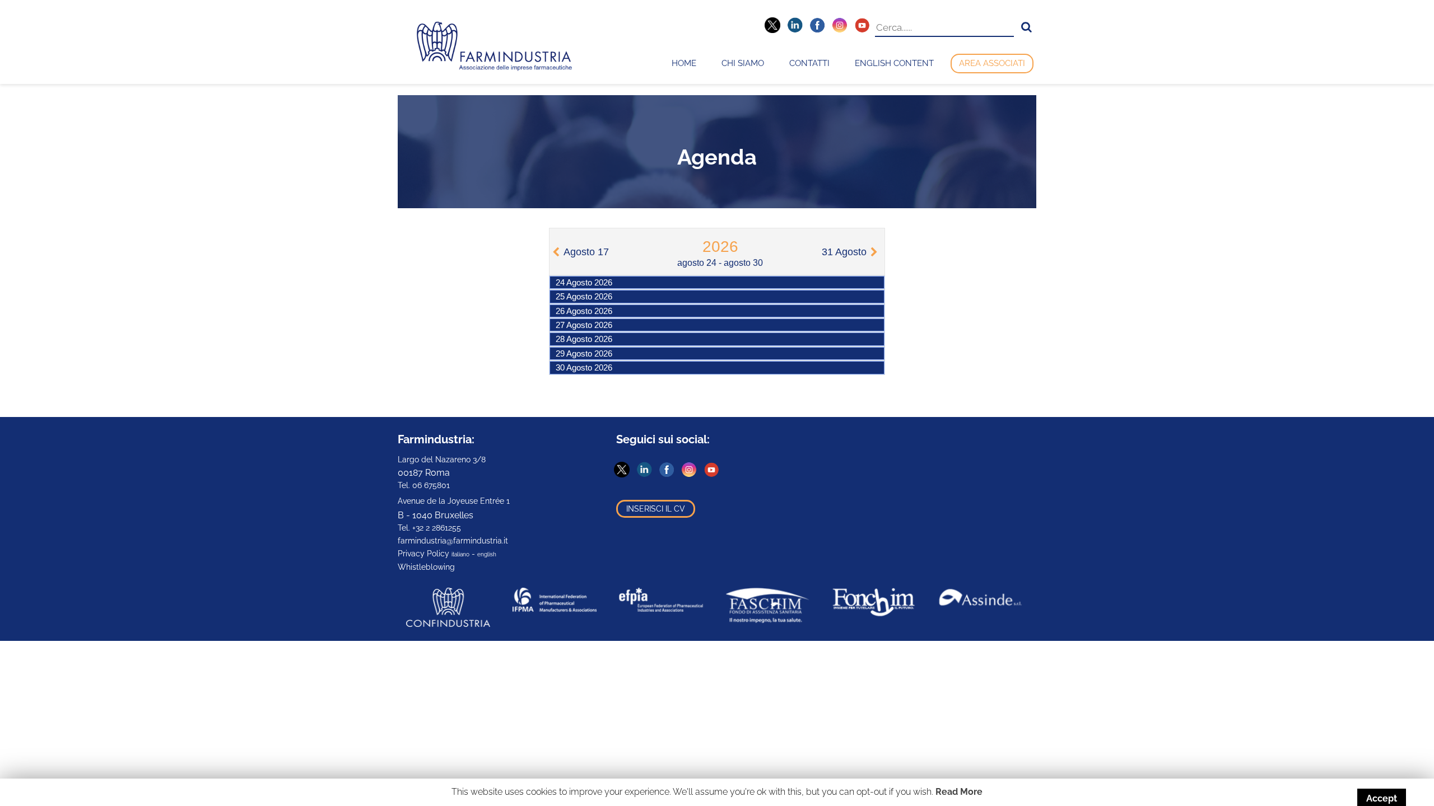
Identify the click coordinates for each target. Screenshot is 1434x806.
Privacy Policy (423, 553)
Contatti (809, 63)
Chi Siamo (742, 63)
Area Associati (992, 63)
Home (684, 63)
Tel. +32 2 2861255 (429, 527)
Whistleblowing (426, 567)
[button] (1026, 27)
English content (894, 63)
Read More (959, 791)
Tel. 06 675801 (424, 485)
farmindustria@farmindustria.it (453, 540)
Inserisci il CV (655, 508)
